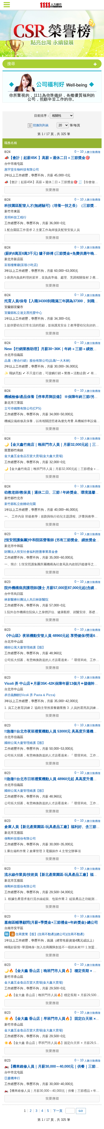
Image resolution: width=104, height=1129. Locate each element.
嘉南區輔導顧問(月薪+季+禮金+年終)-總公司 (51, 922)
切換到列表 (41, 125)
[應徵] (52, 190)
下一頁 (57, 1111)
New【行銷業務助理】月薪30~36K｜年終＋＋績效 (52, 349)
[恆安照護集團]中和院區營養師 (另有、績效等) (52, 540)
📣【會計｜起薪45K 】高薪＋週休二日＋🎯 (47, 158)
